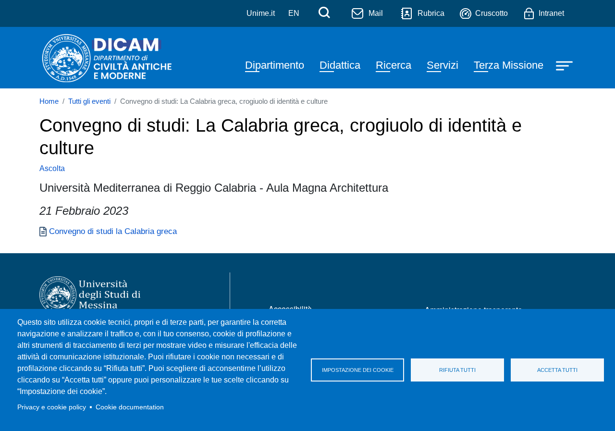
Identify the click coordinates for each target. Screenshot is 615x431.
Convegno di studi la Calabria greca (113, 231)
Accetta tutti (557, 370)
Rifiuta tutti (457, 370)
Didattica (340, 65)
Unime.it (260, 13)
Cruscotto (491, 13)
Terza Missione (508, 65)
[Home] (106, 58)
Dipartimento (274, 65)
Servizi (442, 65)
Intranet (551, 13)
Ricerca (393, 65)
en (293, 13)
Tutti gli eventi (89, 101)
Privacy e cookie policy (51, 407)
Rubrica (431, 13)
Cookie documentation (130, 407)
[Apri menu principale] (565, 65)
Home (49, 101)
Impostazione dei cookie (358, 370)
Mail (376, 13)
